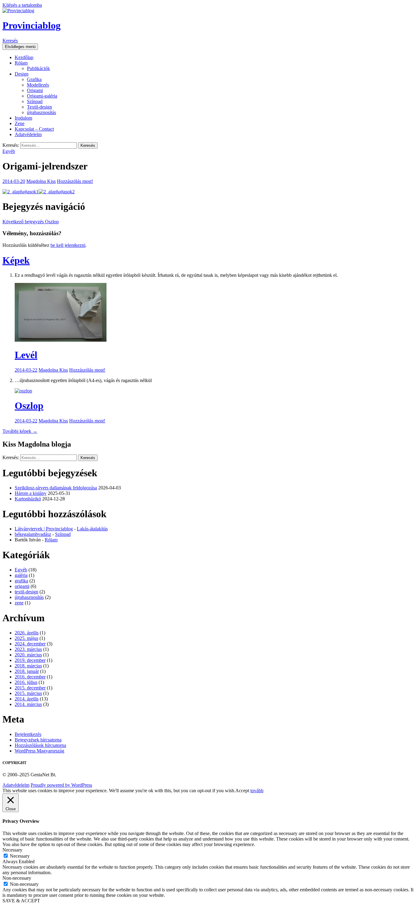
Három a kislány (31, 493)
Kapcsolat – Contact (34, 129)
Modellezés (38, 84)
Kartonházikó (28, 498)
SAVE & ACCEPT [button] (21, 900)
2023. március (28, 649)
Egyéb (8, 151)
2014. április (27, 698)
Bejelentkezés (28, 734)
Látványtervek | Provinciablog (44, 528)
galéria (21, 575)
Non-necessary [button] (16, 878)
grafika (21, 580)
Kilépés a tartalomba (22, 5)
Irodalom (23, 118)
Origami (35, 90)
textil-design (26, 591)
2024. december (30, 643)
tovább (256, 790)
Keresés (10, 40)
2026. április (27, 632)
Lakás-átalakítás (92, 528)
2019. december (30, 660)
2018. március (28, 665)
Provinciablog (31, 25)
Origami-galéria (42, 95)
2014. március (28, 704)
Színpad (35, 101)
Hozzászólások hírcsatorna (40, 745)
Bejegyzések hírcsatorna (38, 739)
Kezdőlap (24, 57)
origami (22, 586)
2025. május (26, 638)
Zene (19, 123)
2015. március (28, 693)
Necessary (20, 856)
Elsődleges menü (20, 46)
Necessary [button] (12, 849)
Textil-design (39, 107)
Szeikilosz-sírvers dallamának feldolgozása (56, 487)
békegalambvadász (33, 534)
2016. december (30, 676)
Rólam (21, 62)
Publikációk (38, 68)
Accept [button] (242, 790)
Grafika (34, 79)
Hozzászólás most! (75, 181)
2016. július (26, 682)
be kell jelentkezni (67, 245)
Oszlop (30, 221)
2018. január (27, 671)
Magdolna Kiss (41, 181)
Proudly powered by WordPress (61, 785)
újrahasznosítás (41, 112)
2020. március (28, 654)
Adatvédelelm (28, 134)
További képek (19, 431)
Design (21, 73)
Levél (26, 354)
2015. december (30, 687)
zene (19, 602)
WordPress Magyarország (39, 750)
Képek (16, 260)
